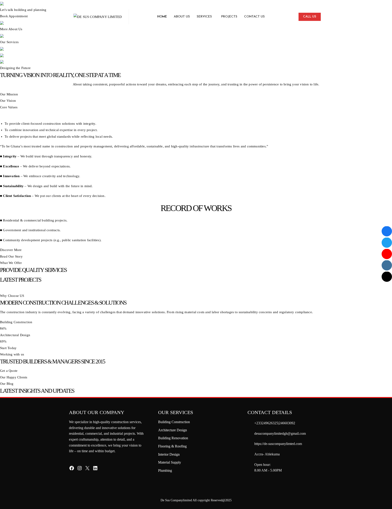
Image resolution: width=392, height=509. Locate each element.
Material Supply (169, 462)
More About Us (11, 29)
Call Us (309, 16)
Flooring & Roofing (172, 446)
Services (204, 16)
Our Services (9, 42)
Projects (229, 16)
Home (162, 16)
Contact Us (254, 16)
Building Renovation (173, 438)
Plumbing (165, 470)
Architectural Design (15, 335)
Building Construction (16, 322)
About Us (182, 16)
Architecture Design (172, 430)
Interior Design (169, 454)
